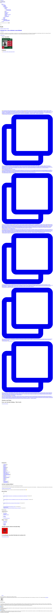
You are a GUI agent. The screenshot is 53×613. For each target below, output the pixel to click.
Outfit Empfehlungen (4, 19)
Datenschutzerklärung (6, 514)
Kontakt (3, 21)
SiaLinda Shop (5, 521)
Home (2, 595)
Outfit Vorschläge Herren (6, 20)
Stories (4, 478)
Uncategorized (7, 16)
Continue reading (2, 35)
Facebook (4, 524)
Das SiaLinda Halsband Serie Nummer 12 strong (9, 506)
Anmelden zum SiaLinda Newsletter (6, 488)
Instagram (4, 523)
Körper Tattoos (5, 470)
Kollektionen (5, 6)
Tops (5, 11)
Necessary (2, 606)
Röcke (6, 8)
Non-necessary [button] (2, 609)
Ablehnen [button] (44, 597)
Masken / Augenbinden (8, 14)
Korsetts (4, 471)
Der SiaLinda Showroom (6, 518)
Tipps (4, 479)
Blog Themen (3, 4)
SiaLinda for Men (5, 477)
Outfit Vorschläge (5, 473)
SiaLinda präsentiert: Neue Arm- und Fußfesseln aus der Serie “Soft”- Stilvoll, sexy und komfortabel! (15, 499)
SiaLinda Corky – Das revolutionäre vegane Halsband (11, 30)
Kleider (6, 15)
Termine (4, 17)
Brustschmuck (6, 12)
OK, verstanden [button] (41, 597)
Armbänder (6, 13)
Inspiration (4, 28)
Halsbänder (6, 7)
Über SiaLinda (5, 513)
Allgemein (4, 5)
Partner (4, 18)
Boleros (4, 466)
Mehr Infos (46, 597)
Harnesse (4, 468)
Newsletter (4, 516)
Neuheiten (7, 28)
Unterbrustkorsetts (9, 10)
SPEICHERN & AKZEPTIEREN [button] (4, 612)
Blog (4, 465)
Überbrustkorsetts (9, 9)
